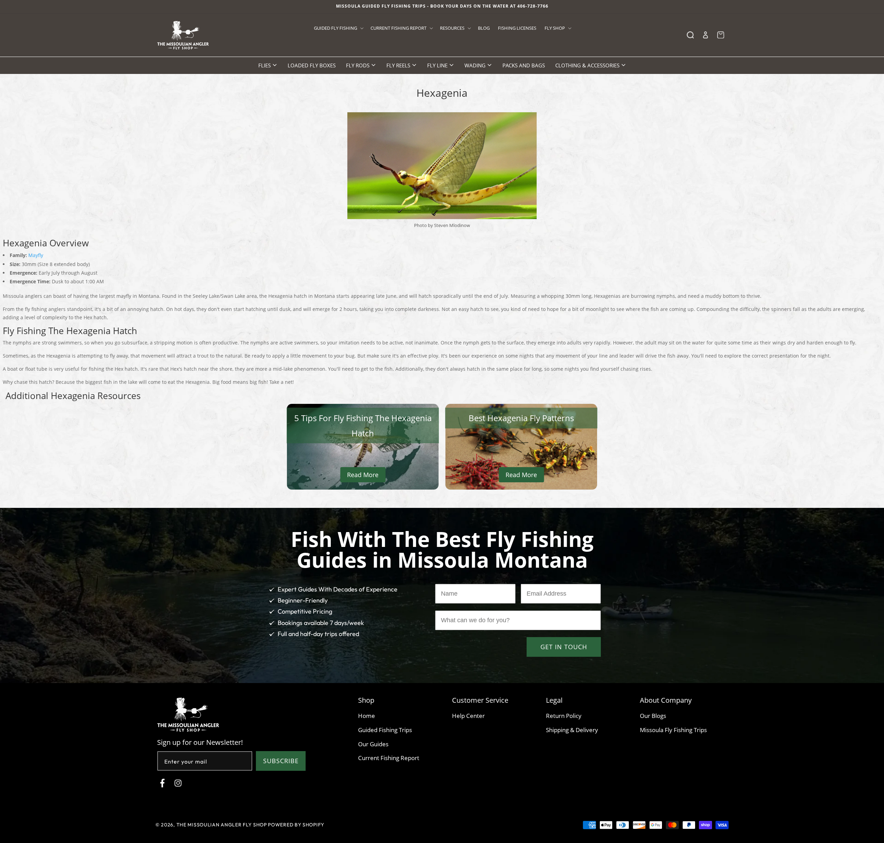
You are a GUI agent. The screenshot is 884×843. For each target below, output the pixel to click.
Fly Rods (358, 65)
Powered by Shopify (296, 825)
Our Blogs (653, 716)
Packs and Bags (523, 65)
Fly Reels (399, 65)
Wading (475, 65)
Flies (265, 65)
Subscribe (281, 761)
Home (366, 716)
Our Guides (373, 744)
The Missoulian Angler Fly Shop (221, 825)
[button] (338, 28)
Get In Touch (563, 647)
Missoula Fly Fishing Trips (673, 730)
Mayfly (35, 255)
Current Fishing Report (388, 758)
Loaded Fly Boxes (312, 65)
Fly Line (438, 65)
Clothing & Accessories (588, 65)
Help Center (468, 716)
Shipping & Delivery (572, 730)
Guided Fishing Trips (385, 730)
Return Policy (564, 716)
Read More (362, 475)
